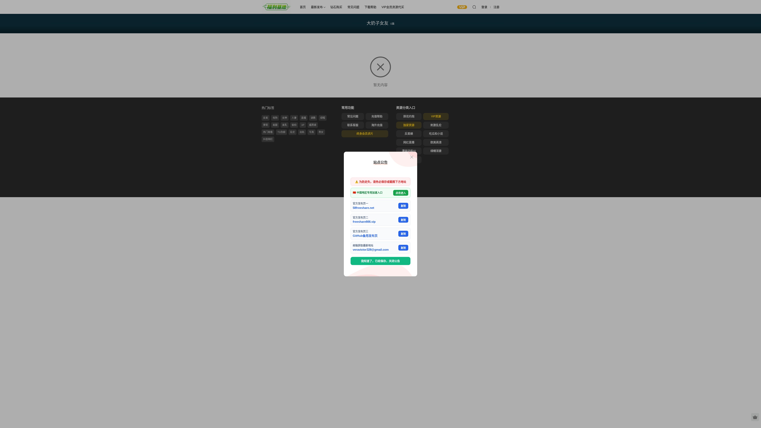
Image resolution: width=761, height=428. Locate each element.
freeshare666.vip (364, 221)
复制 (403, 205)
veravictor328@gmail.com (371, 249)
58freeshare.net (363, 207)
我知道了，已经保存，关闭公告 (380, 261)
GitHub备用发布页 (365, 235)
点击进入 (401, 192)
